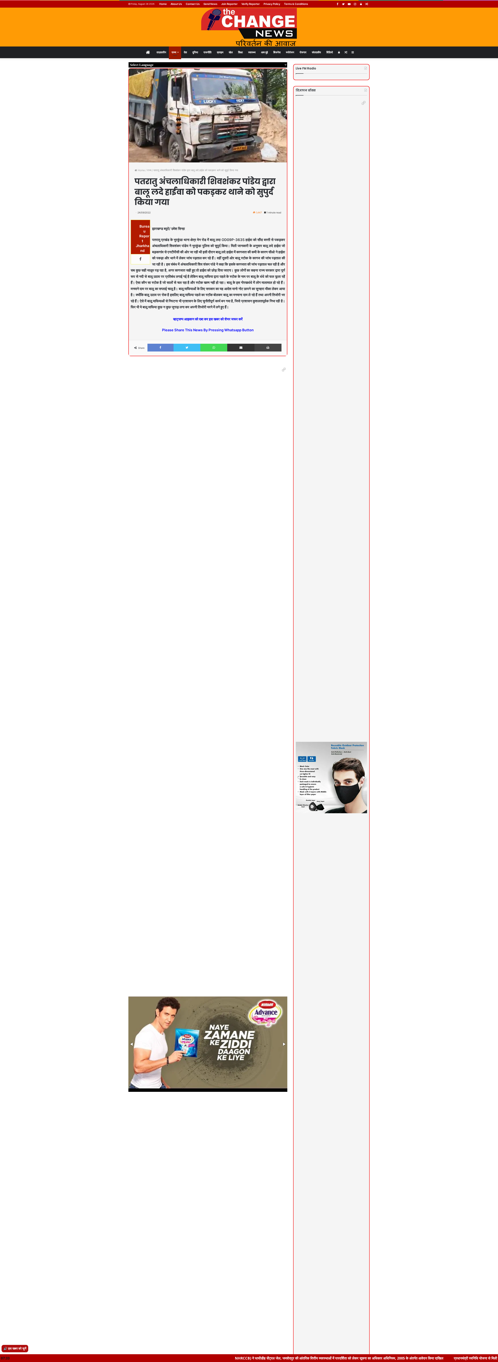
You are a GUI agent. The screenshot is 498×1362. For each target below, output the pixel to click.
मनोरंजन (290, 52)
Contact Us (193, 3)
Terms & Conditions (296, 3)
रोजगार (303, 52)
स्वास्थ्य (252, 52)
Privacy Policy (272, 3)
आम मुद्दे (264, 52)
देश (185, 52)
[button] (284, 369)
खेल (231, 52)
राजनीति (207, 52)
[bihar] (249, 27)
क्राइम (220, 52)
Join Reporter (229, 3)
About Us (176, 3)
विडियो (329, 52)
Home (163, 3)
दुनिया (195, 52)
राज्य (174, 52)
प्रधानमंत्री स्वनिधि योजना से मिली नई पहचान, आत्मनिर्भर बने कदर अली (408, 1358)
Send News (210, 3)
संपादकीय (316, 52)
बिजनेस (277, 52)
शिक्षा (240, 52)
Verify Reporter (250, 3)
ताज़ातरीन (161, 52)
